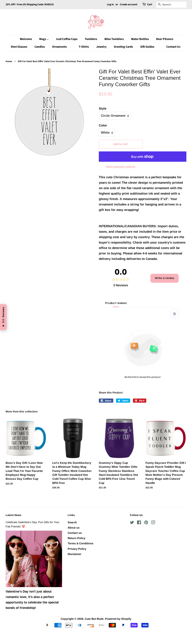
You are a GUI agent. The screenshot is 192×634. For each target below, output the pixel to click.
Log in (110, 4)
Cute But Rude (94, 618)
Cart (149, 4)
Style (102, 108)
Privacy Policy (77, 548)
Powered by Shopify (118, 618)
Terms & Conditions (80, 543)
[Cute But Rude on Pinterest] (146, 523)
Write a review (164, 278)
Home (9, 61)
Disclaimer (74, 554)
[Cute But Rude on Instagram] (153, 523)
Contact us (75, 532)
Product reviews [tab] (116, 303)
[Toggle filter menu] (174, 314)
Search (72, 522)
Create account (128, 4)
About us (74, 527)
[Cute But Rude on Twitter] (132, 523)
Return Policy (76, 538)
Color (103, 125)
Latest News (13, 515)
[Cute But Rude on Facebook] (139, 523)
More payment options (120, 166)
